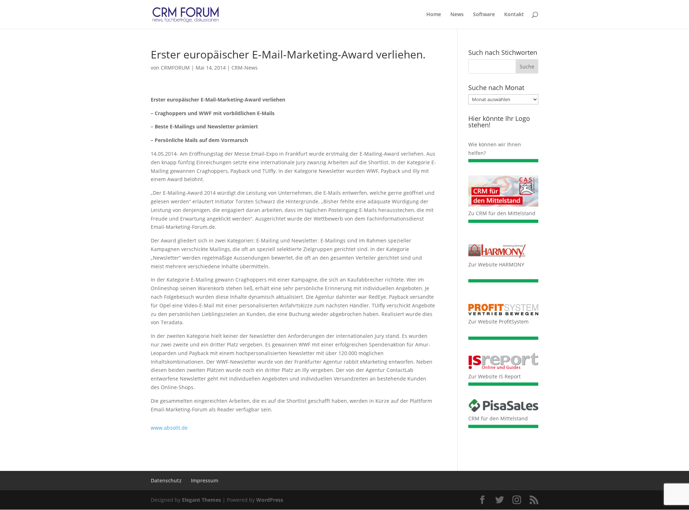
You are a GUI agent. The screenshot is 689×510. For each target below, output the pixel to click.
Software (484, 15)
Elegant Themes (201, 499)
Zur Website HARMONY (496, 264)
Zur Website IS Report (494, 376)
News (457, 15)
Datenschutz (166, 480)
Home (433, 15)
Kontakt (514, 15)
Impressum (204, 480)
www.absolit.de (169, 427)
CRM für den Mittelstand (498, 418)
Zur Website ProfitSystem (498, 321)
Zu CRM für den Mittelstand (501, 213)
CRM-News (244, 67)
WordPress (269, 499)
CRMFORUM (175, 67)
